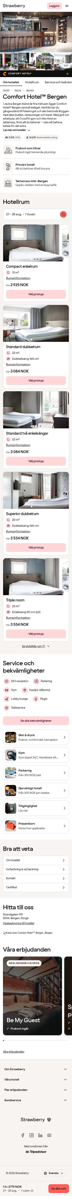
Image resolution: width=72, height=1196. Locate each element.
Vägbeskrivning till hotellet (18, 923)
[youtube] (49, 1135)
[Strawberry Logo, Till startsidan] (14, 6)
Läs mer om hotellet (14, 130)
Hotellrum (32, 82)
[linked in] (40, 1135)
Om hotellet (11, 82)
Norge (18, 90)
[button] (36, 243)
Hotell (6, 90)
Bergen (30, 90)
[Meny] (67, 6)
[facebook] (22, 1135)
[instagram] (31, 1135)
